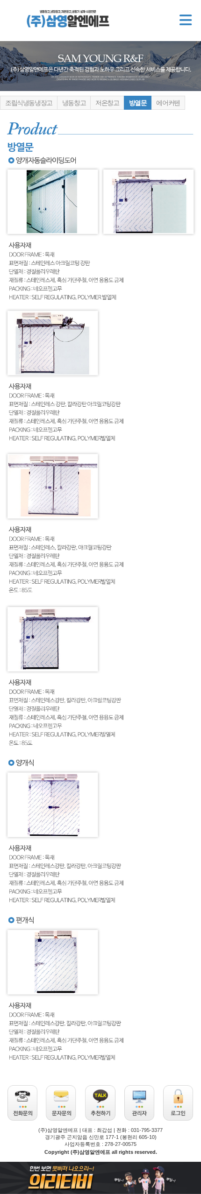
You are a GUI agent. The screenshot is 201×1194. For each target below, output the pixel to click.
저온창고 (107, 102)
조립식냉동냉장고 (28, 102)
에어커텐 (167, 102)
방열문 (138, 102)
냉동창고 (74, 102)
